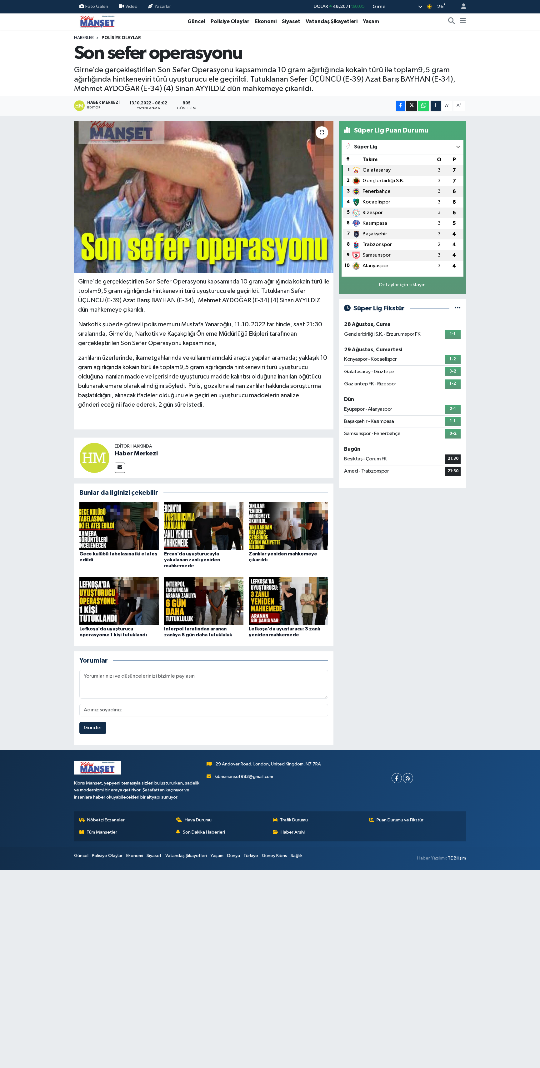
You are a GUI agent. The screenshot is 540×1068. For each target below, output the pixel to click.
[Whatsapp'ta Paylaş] (423, 106)
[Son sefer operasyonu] (204, 197)
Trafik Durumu (294, 820)
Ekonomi (266, 21)
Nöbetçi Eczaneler (106, 820)
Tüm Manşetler (102, 832)
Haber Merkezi (136, 453)
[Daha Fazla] (436, 106)
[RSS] (408, 778)
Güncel (196, 21)
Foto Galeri (96, 6)
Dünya (233, 855)
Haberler (84, 38)
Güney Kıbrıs (274, 855)
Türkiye (250, 855)
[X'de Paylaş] (411, 106)
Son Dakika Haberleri (204, 832)
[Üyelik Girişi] (461, 6)
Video (131, 6)
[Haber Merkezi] (94, 457)
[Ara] (452, 22)
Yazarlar (162, 6)
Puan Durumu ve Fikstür (400, 820)
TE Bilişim (457, 858)
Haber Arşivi (293, 832)
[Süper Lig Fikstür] (458, 308)
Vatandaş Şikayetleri (332, 21)
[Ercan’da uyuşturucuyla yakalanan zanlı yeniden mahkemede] (203, 526)
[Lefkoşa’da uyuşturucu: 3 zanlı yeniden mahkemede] (288, 600)
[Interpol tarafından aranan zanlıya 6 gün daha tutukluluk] (203, 600)
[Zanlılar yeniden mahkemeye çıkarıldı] (288, 526)
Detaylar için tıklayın (402, 285)
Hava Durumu (198, 820)
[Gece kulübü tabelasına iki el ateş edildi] (119, 526)
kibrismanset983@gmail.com (244, 776)
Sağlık (296, 855)
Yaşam (371, 21)
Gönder (93, 727)
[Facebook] (397, 778)
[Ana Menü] (463, 22)
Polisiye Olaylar (230, 21)
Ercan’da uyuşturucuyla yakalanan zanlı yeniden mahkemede (192, 559)
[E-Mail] (120, 468)
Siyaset (291, 21)
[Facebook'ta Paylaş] (400, 106)
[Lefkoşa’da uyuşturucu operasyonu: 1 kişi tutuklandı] (119, 600)
